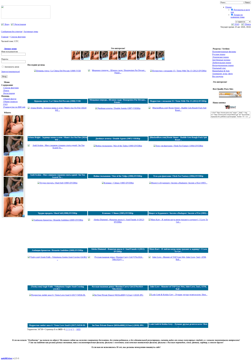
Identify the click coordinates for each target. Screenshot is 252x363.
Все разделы (217, 76)
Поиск (248, 24)
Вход (6, 24)
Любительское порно (221, 63)
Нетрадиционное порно (223, 65)
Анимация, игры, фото (222, 74)
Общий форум (9, 99)
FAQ (237, 24)
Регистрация (20, 24)
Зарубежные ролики (221, 60)
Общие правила (10, 101)
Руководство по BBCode (14, 107)
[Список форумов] (25, 18)
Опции (228, 7)
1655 (78, 329)
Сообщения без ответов (11, 31)
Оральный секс (219, 68)
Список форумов (18, 37)
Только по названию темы (238, 16)
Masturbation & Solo (221, 71)
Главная (4, 37)
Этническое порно (220, 57)
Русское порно (218, 54)
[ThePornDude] (230, 97)
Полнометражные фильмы (224, 51)
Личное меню (10, 49)
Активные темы (31, 31)
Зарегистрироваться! (10, 71)
